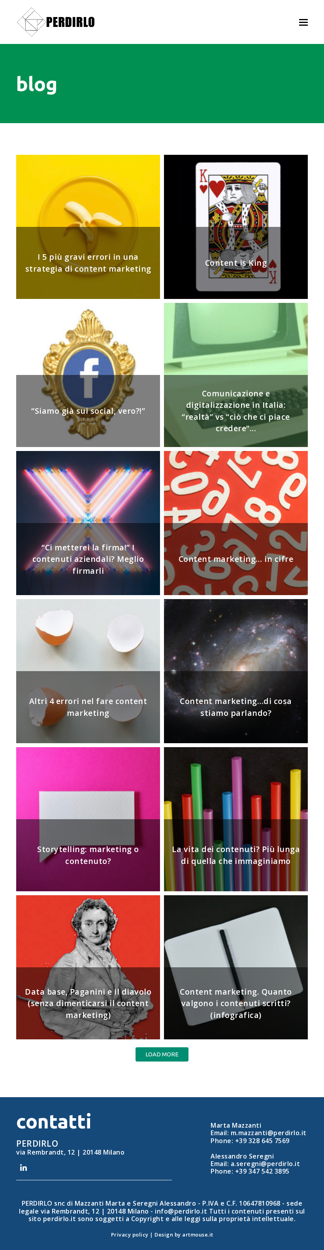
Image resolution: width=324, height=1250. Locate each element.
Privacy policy (130, 1234)
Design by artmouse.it (183, 1234)
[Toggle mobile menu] (303, 22)
